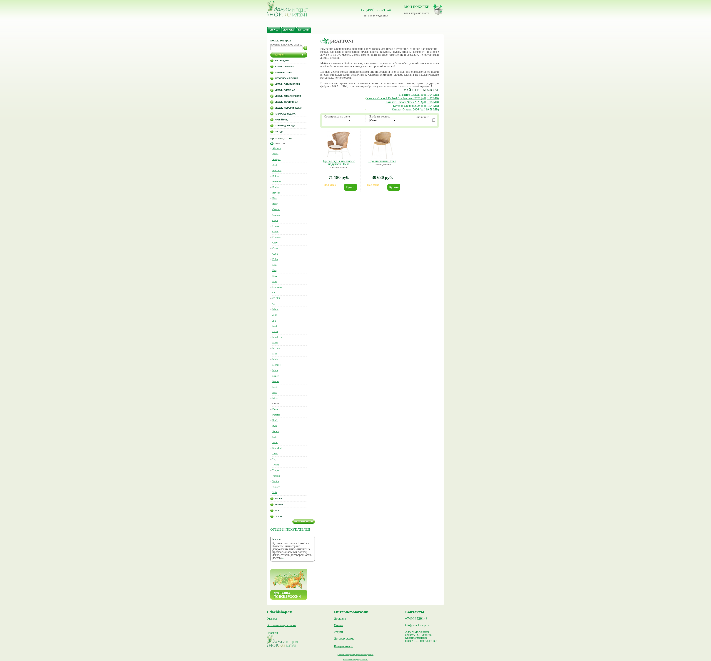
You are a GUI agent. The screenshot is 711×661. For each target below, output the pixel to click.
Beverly (276, 192)
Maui (275, 342)
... (283, 557)
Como (275, 231)
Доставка (340, 618)
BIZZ (277, 510)
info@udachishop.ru (417, 625)
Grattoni (280, 143)
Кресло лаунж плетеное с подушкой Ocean (339, 162)
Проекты (272, 632)
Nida (274, 392)
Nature (275, 381)
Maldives (277, 337)
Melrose (276, 348)
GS (273, 292)
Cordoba (276, 237)
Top (274, 459)
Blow (275, 203)
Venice (275, 481)
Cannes (276, 214)
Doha (275, 259)
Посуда (279, 131)
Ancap (278, 498)
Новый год (281, 120)
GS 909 (276, 298)
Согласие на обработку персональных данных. (355, 655)
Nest (274, 387)
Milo (274, 353)
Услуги (338, 631)
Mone (275, 370)
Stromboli (277, 448)
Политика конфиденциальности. (355, 659)
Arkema (279, 504)
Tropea (275, 470)
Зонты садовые (284, 66)
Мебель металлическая (288, 108)
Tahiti (275, 453)
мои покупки (416, 7)
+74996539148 (416, 618)
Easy (274, 270)
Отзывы (272, 618)
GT (274, 303)
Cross (275, 248)
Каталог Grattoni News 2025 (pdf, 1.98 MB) (412, 102)
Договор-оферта (344, 638)
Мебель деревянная (286, 102)
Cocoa (275, 226)
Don (274, 264)
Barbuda (276, 181)
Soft (274, 436)
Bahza (275, 176)
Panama (276, 409)
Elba (274, 281)
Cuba (275, 253)
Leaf (274, 325)
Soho (275, 442)
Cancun (276, 209)
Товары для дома (285, 114)
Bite (274, 198)
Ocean (275, 403)
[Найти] (305, 48)
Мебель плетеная (285, 90)
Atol (274, 165)
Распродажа (282, 60)
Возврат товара (343, 646)
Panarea (276, 414)
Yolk (274, 492)
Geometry (277, 287)
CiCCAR (279, 516)
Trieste (275, 464)
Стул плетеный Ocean (382, 161)
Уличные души (283, 72)
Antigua (276, 159)
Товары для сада (285, 126)
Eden (275, 276)
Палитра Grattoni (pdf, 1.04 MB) (419, 94)
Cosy (275, 242)
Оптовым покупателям (281, 625)
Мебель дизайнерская (288, 96)
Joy (274, 320)
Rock (275, 420)
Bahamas (276, 170)
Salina (275, 431)
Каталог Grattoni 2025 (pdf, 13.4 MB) (416, 105)
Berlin (275, 187)
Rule (274, 425)
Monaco (276, 364)
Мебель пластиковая (287, 84)
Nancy (275, 375)
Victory (276, 486)
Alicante (276, 148)
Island (275, 309)
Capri (275, 220)
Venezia (276, 475)
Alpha (275, 153)
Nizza (275, 398)
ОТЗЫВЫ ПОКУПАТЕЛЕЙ (290, 529)
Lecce (275, 331)
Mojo (275, 359)
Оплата (338, 625)
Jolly (274, 314)
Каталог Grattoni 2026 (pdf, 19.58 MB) (415, 109)
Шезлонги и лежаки (286, 78)
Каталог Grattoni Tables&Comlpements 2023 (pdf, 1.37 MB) (402, 98)
